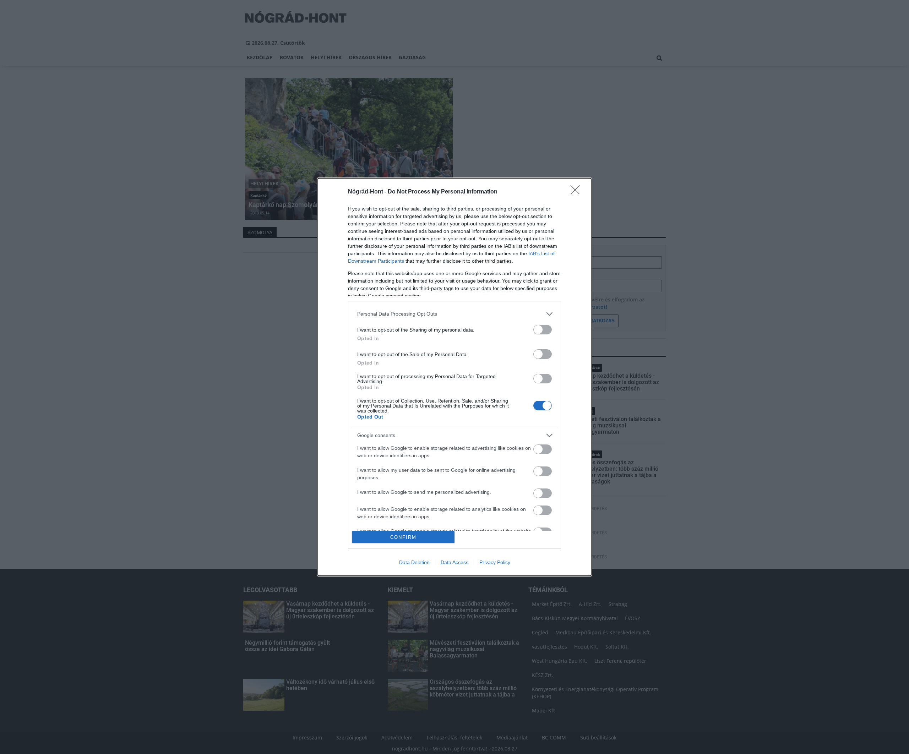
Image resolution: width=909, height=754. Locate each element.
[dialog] (454, 377)
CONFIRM (403, 537)
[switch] (542, 329)
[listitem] (454, 314)
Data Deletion (414, 562)
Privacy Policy (494, 562)
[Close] (577, 192)
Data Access (454, 562)
